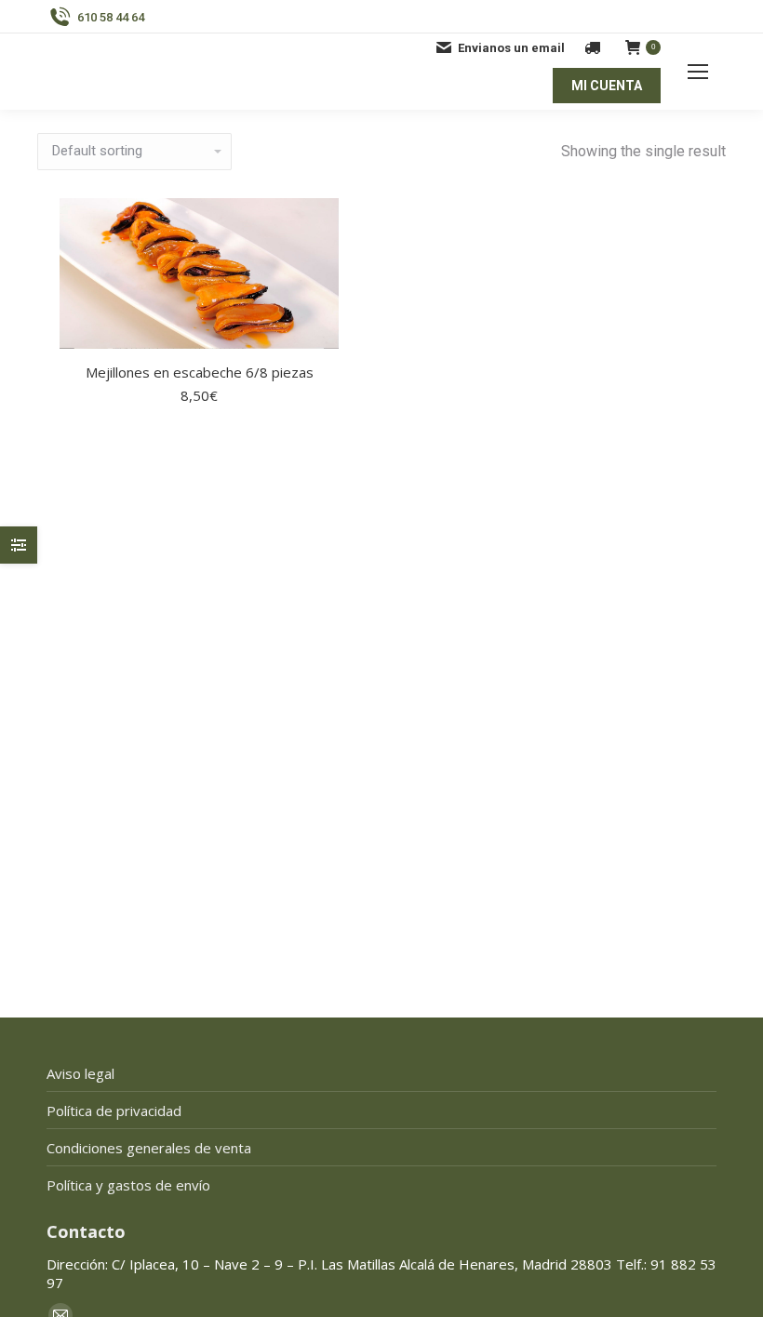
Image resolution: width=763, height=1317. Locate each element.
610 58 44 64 (110, 17)
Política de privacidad (114, 1110)
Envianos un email (511, 48)
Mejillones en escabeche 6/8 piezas (200, 372)
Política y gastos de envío (128, 1185)
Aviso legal (80, 1073)
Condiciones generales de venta (149, 1147)
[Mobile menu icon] (697, 71)
